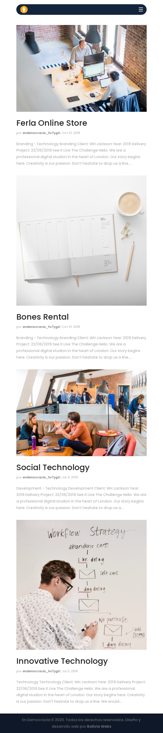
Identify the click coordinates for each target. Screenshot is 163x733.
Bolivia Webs (99, 726)
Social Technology (53, 467)
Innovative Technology (62, 661)
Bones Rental (42, 316)
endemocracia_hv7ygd (41, 133)
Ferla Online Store (51, 122)
